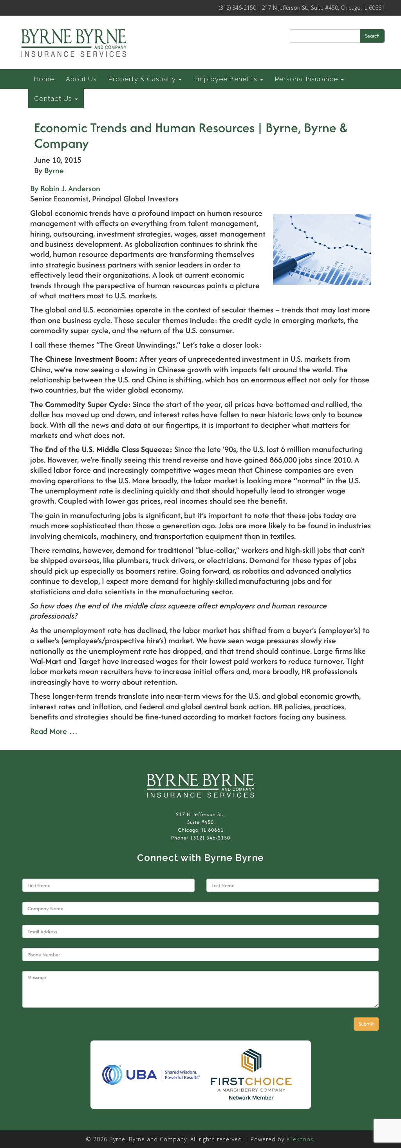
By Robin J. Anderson (65, 188)
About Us (81, 79)
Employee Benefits (226, 79)
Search (372, 35)
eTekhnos (300, 1139)
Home (44, 79)
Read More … (54, 731)
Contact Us (54, 98)
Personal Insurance (307, 79)
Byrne (54, 170)
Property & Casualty (143, 79)
